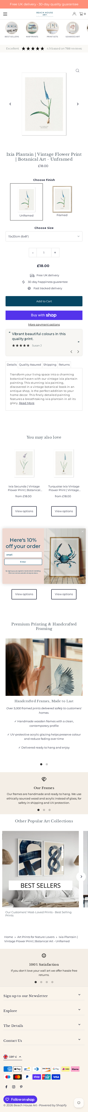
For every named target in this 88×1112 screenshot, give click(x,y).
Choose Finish (44, 180)
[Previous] (10, 104)
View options (24, 511)
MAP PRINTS (32, 37)
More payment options (44, 324)
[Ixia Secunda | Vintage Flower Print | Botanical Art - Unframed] (24, 463)
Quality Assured (30, 364)
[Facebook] (6, 1087)
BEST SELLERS (12, 37)
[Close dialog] (83, 531)
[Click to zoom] (77, 70)
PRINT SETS (52, 37)
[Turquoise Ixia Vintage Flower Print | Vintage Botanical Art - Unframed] (64, 463)
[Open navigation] (17, 14)
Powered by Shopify (53, 1105)
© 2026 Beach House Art (20, 1105)
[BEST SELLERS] (11, 28)
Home (8, 937)
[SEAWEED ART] (72, 28)
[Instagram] (13, 1087)
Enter (23, 561)
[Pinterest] (21, 1087)
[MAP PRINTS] (32, 28)
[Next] (77, 104)
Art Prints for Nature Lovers (35, 937)
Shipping (49, 364)
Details (12, 364)
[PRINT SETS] (52, 28)
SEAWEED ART (73, 37)
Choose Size (44, 228)
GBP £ (13, 1056)
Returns (64, 364)
